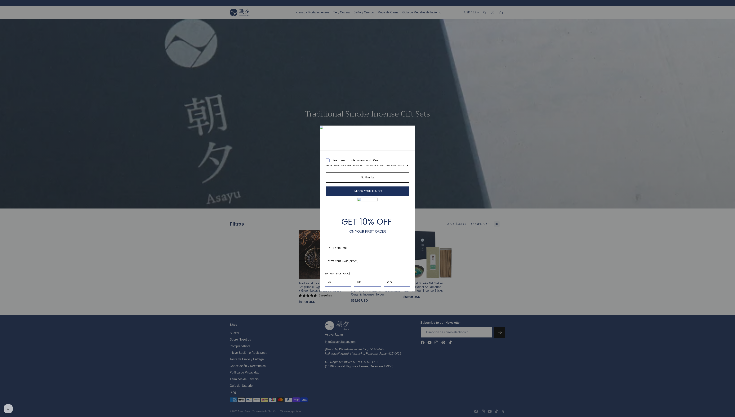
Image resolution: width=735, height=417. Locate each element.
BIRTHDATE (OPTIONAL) (337, 273)
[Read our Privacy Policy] (407, 166)
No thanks (367, 177)
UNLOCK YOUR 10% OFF (367, 191)
